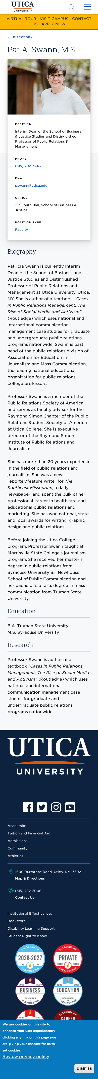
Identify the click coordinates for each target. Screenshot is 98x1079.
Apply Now (53, 24)
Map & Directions (30, 878)
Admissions (17, 841)
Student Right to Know (27, 936)
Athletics (15, 856)
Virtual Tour (21, 19)
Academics (17, 826)
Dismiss (84, 1068)
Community (17, 848)
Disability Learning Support (31, 928)
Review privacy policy (26, 1056)
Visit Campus (54, 19)
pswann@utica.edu (31, 185)
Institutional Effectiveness (30, 913)
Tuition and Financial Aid (29, 833)
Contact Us (24, 897)
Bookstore (17, 921)
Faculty (21, 230)
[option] (28, 807)
